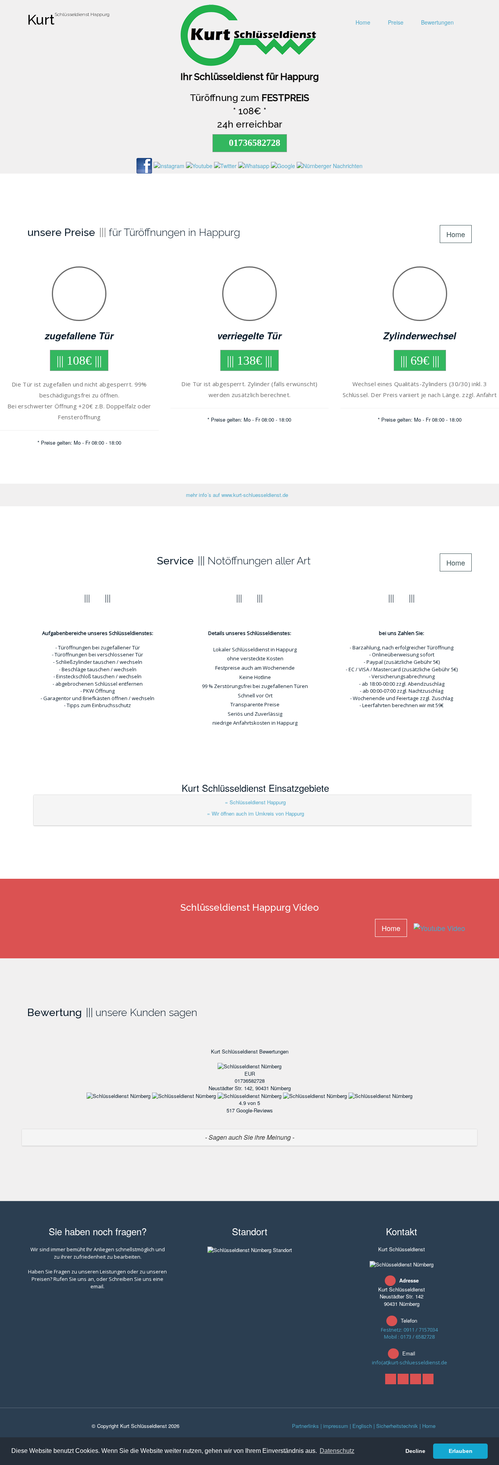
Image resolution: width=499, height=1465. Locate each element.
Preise (394, 22)
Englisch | (363, 1426)
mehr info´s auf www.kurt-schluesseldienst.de (237, 494)
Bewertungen (436, 22)
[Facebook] (390, 1379)
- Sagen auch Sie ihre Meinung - (249, 1137)
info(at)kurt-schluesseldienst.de (409, 1362)
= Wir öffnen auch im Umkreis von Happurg (255, 813)
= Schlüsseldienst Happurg (255, 802)
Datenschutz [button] (337, 1450)
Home (362, 22)
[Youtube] (415, 1379)
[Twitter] (403, 1379)
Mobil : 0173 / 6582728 (409, 1336)
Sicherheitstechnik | (398, 1426)
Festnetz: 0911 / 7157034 (409, 1329)
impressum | (337, 1426)
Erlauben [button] (460, 1451)
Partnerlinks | (307, 1426)
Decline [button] (415, 1451)
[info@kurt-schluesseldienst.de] (428, 1379)
